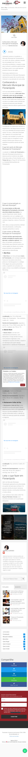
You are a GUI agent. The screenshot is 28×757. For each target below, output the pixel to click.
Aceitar (22, 385)
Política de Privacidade (14, 382)
